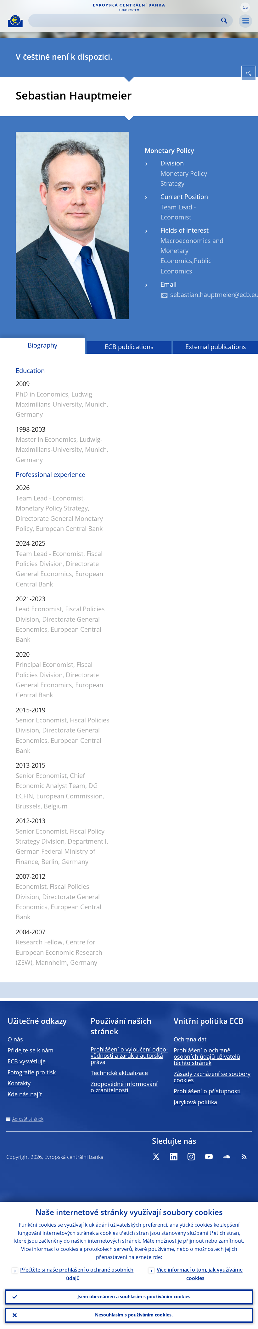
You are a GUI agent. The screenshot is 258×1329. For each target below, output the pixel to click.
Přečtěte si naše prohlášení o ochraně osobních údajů (76, 1274)
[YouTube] (208, 1156)
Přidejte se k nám (30, 1051)
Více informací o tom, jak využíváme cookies (200, 1274)
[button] (245, 7)
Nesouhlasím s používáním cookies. (134, 1315)
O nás (15, 1040)
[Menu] (245, 21)
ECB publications (129, 347)
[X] (156, 1156)
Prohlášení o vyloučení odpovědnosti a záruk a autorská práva (129, 1056)
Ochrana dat (190, 1040)
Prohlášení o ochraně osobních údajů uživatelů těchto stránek (207, 1057)
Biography (42, 346)
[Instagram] (191, 1156)
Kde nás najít (25, 1095)
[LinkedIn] (173, 1156)
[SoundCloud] (226, 1156)
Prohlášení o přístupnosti (207, 1091)
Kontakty (19, 1084)
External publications (215, 347)
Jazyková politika (195, 1102)
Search (224, 20)
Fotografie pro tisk (32, 1073)
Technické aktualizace (119, 1073)
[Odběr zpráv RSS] (244, 1156)
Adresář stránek (27, 1119)
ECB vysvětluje (27, 1062)
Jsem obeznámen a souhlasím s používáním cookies (133, 1297)
